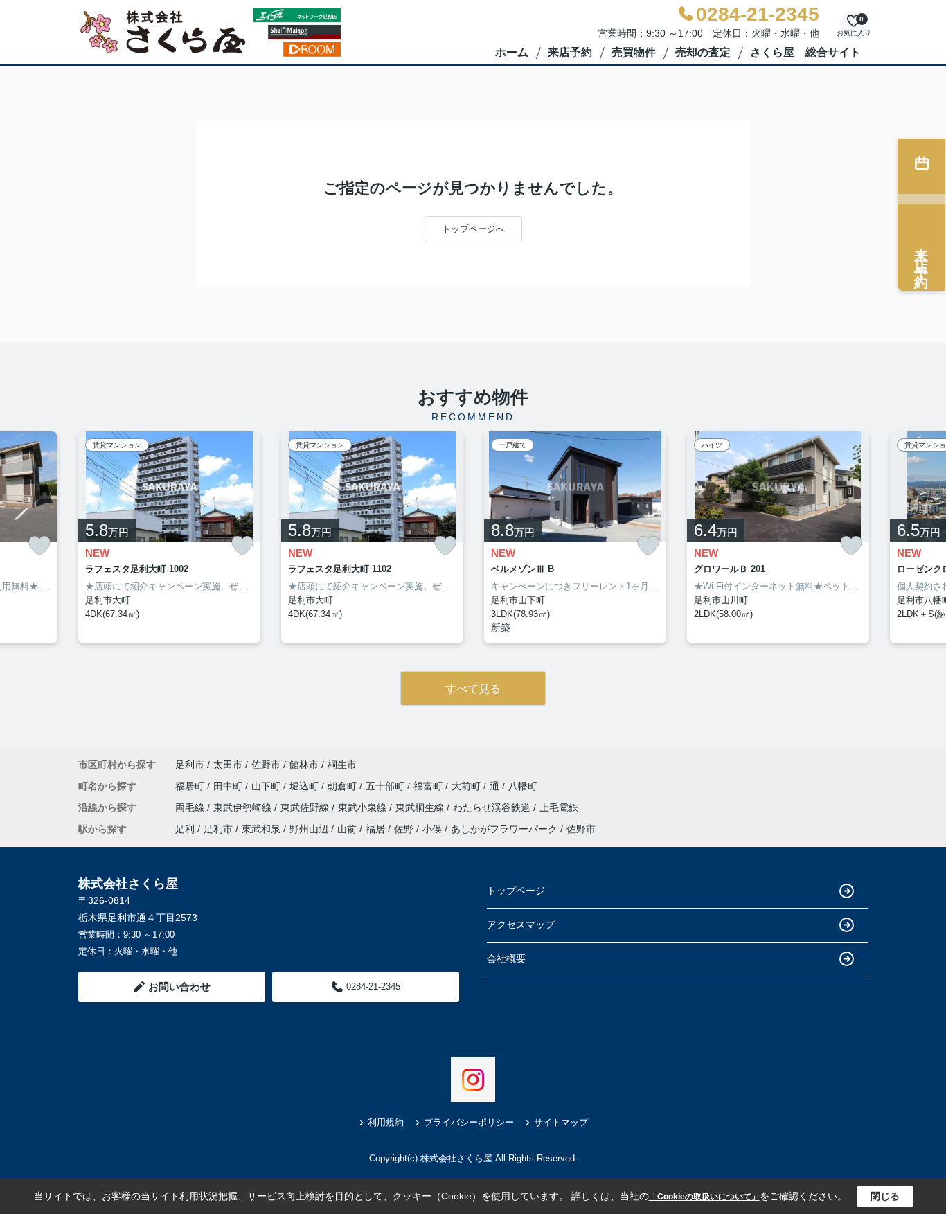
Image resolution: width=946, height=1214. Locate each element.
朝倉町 (343, 786)
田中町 (229, 786)
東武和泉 (261, 828)
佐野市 (265, 764)
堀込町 (305, 786)
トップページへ (473, 229)
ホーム (511, 52)
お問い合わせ (179, 986)
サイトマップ (561, 1122)
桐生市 (342, 764)
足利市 (189, 764)
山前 (347, 828)
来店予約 (570, 52)
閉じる (885, 1196)
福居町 (191, 786)
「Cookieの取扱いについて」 (704, 1197)
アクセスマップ (521, 924)
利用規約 (386, 1122)
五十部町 (386, 786)
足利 (185, 828)
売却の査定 (703, 52)
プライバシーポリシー (469, 1122)
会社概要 (506, 958)
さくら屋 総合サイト (805, 52)
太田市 (227, 764)
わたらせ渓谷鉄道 (493, 807)
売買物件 (634, 52)
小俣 (432, 828)
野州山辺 (308, 828)
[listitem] (169, 537)
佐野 (403, 828)
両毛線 (191, 807)
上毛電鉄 (558, 807)
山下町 (267, 786)
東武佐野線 (306, 807)
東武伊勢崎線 (243, 807)
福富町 (429, 786)
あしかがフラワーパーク (504, 828)
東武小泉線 (363, 807)
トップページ (516, 890)
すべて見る (473, 689)
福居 (375, 828)
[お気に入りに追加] (39, 546)
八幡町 (522, 786)
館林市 (304, 764)
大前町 (467, 786)
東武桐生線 (421, 807)
